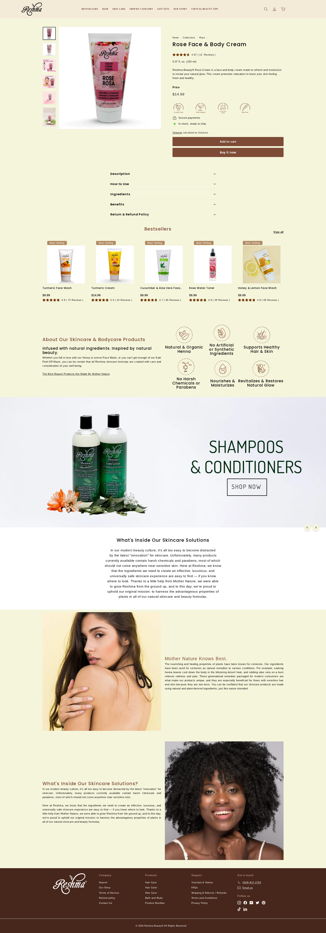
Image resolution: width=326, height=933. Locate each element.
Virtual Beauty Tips (204, 9)
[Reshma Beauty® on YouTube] (251, 902)
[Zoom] (110, 78)
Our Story (180, 9)
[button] (76, 373)
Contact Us (105, 903)
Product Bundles (155, 903)
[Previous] (307, 527)
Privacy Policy (199, 903)
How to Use (119, 184)
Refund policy (107, 898)
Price (176, 87)
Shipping (177, 132)
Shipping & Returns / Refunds (209, 892)
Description (120, 174)
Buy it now (228, 152)
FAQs (194, 887)
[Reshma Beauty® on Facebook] (245, 902)
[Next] (315, 527)
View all (278, 232)
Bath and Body (154, 898)
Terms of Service (109, 892)
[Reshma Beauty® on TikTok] (239, 909)
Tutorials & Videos (202, 882)
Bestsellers (90, 9)
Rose (202, 37)
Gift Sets (163, 9)
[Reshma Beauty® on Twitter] (257, 902)
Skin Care (118, 9)
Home (176, 37)
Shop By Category (141, 9)
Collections (189, 37)
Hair (105, 9)
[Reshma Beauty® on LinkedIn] (245, 909)
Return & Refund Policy (129, 214)
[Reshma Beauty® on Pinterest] (263, 902)
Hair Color (151, 887)
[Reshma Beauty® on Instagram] (239, 902)
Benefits (117, 204)
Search (103, 882)
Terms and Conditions (204, 898)
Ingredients (120, 194)
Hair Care (151, 882)
